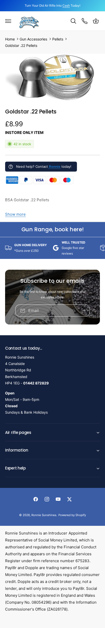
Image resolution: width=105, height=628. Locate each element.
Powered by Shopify (72, 515)
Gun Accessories (33, 39)
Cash (66, 5)
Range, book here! (52, 229)
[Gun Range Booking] (84, 21)
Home (10, 39)
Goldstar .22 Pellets (21, 45)
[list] (52, 248)
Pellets (57, 39)
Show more (15, 214)
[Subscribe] (83, 311)
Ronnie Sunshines (43, 515)
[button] (8, 21)
